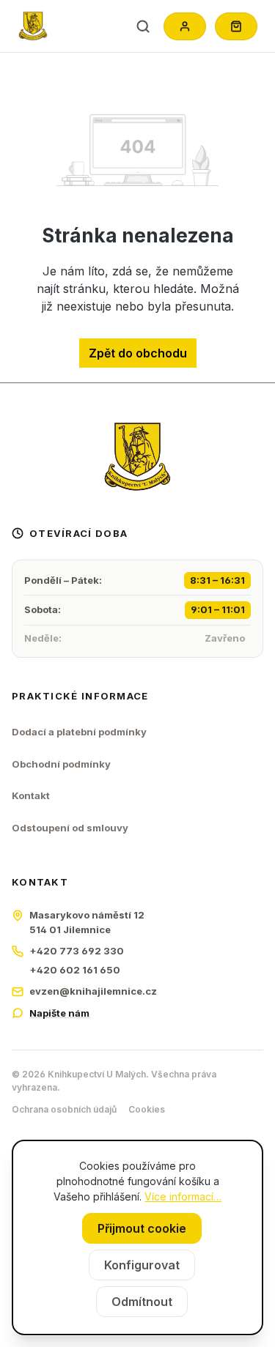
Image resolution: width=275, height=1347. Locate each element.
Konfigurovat (142, 1265)
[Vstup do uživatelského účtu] (185, 26)
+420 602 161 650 (74, 970)
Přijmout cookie (142, 1228)
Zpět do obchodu (138, 353)
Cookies (146, 1109)
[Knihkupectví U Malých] (33, 26)
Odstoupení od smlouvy (70, 828)
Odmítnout (141, 1301)
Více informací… (182, 1196)
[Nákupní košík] (236, 26)
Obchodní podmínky (61, 764)
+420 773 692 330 (76, 951)
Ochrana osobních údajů (64, 1109)
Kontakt (31, 795)
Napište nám (59, 1013)
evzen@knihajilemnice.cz (93, 991)
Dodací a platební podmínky (79, 732)
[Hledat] (143, 26)
